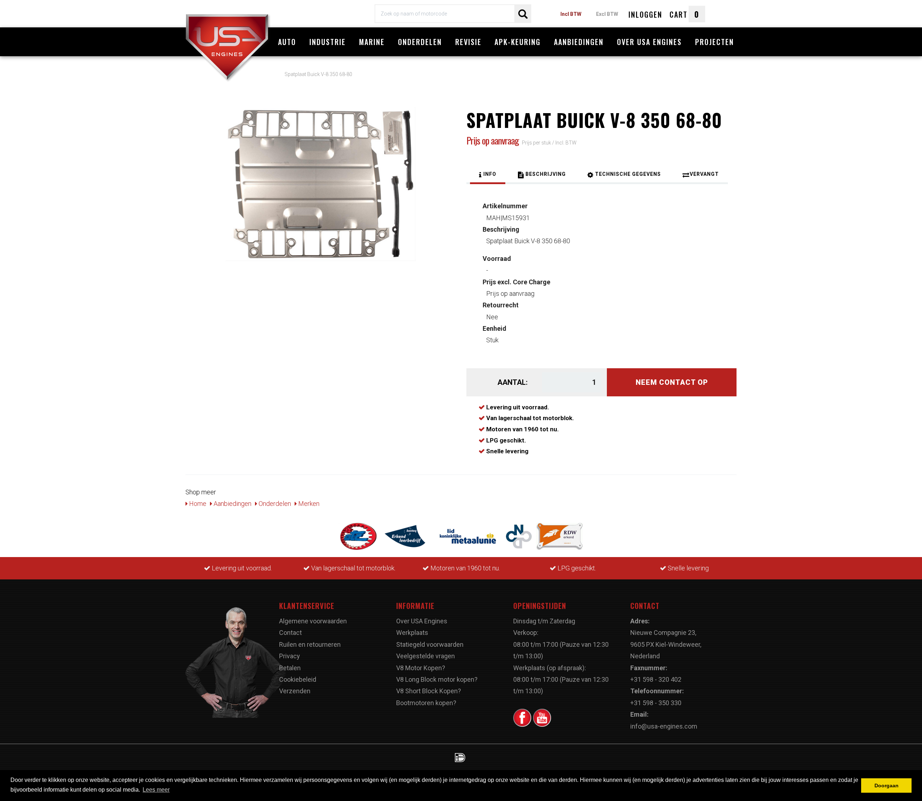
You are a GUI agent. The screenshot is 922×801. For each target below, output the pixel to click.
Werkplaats (412, 632)
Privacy (289, 656)
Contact (290, 632)
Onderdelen (420, 41)
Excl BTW (607, 14)
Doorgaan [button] (886, 785)
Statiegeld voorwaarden (430, 644)
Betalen (290, 668)
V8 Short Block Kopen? (428, 691)
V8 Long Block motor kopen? (437, 679)
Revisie (468, 41)
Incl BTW (570, 14)
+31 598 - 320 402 (655, 679)
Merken (308, 503)
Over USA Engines (649, 41)
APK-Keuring (517, 41)
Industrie (327, 41)
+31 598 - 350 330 (655, 703)
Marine (372, 41)
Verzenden (294, 691)
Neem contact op (672, 382)
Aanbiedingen (579, 41)
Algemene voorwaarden (313, 621)
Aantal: (512, 382)
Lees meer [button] (156, 790)
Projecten (714, 41)
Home (197, 503)
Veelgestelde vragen (425, 656)
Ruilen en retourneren (310, 644)
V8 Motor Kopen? (420, 668)
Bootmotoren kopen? (426, 703)
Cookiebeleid (297, 679)
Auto (287, 41)
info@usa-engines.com (663, 726)
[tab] (487, 175)
